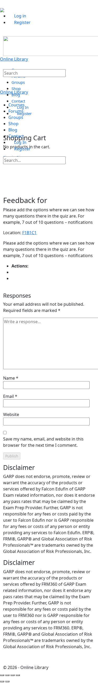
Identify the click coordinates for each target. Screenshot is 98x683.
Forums (16, 111)
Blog (12, 130)
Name (10, 378)
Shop (13, 123)
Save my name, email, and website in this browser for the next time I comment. (43, 442)
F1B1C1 (29, 232)
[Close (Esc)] (18, 675)
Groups (15, 117)
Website (11, 414)
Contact (16, 136)
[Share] (12, 675)
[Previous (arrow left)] (2, 681)
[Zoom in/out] (2, 675)
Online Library (14, 59)
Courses (16, 105)
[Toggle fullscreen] (7, 675)
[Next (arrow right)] (7, 681)
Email (10, 396)
